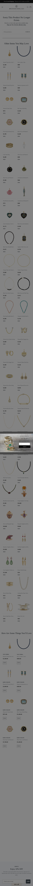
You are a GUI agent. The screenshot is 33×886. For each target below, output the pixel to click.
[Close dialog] (32, 434)
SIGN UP (24, 446)
